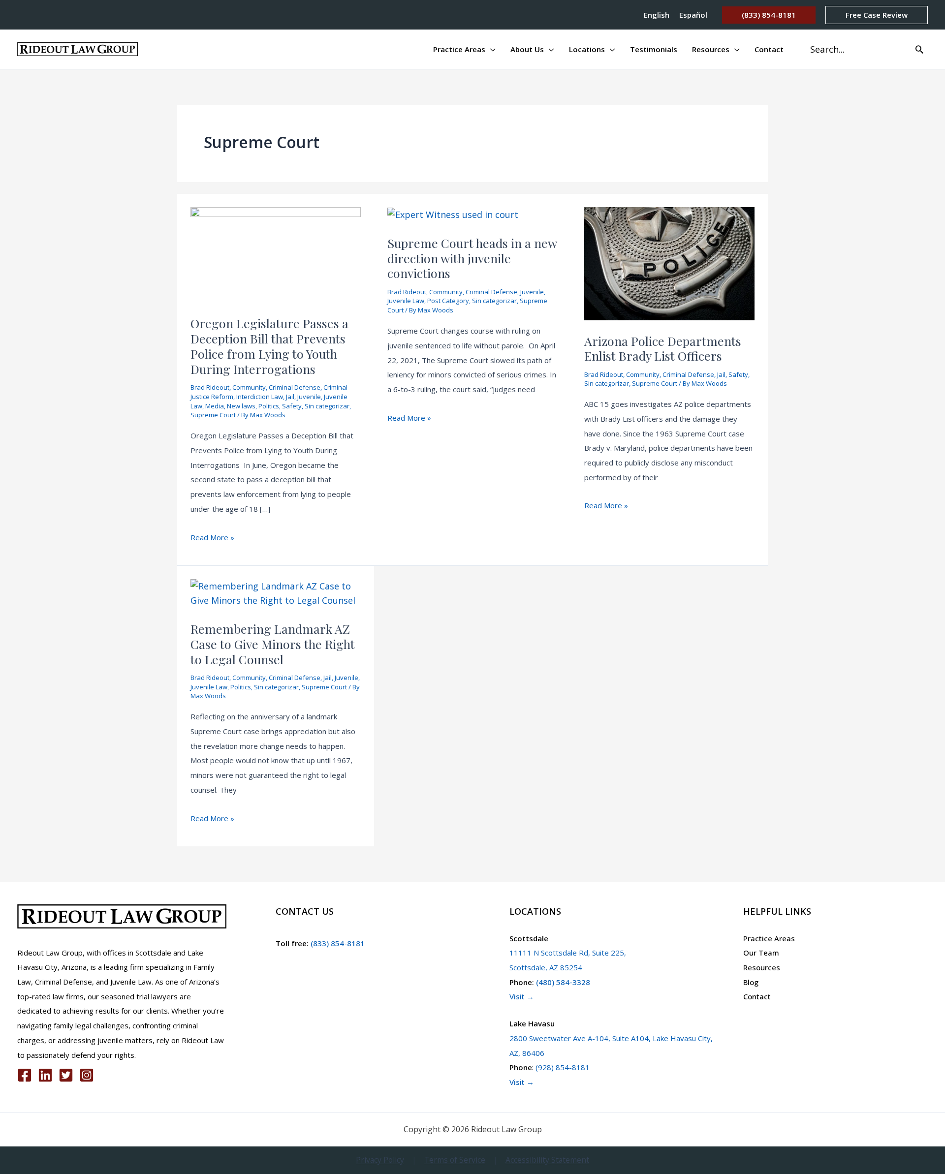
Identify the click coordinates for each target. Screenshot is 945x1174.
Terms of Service (454, 1159)
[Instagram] (86, 1075)
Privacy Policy (380, 1159)
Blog (750, 982)
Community (249, 387)
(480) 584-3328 (563, 982)
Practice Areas (769, 938)
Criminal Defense (294, 387)
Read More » (212, 538)
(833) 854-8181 (337, 943)
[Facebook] (24, 1075)
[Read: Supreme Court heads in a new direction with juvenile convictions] (452, 214)
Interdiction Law (259, 396)
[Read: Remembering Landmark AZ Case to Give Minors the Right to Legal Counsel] (275, 592)
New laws (241, 406)
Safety (292, 406)
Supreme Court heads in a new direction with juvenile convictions (472, 258)
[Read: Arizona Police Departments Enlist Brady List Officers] (669, 262)
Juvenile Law (405, 300)
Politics (268, 406)
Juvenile (309, 396)
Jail (290, 396)
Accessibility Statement (547, 1159)
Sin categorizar (327, 406)
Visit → (521, 996)
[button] (769, 15)
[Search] (919, 49)
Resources (761, 967)
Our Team (761, 953)
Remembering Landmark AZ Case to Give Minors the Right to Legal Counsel (272, 643)
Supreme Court (213, 414)
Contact (757, 996)
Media (214, 406)
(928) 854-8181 (563, 1067)
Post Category (448, 300)
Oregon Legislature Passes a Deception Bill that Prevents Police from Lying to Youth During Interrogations (269, 345)
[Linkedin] (45, 1075)
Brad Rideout (209, 387)
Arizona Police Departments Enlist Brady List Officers (662, 348)
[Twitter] (66, 1075)
